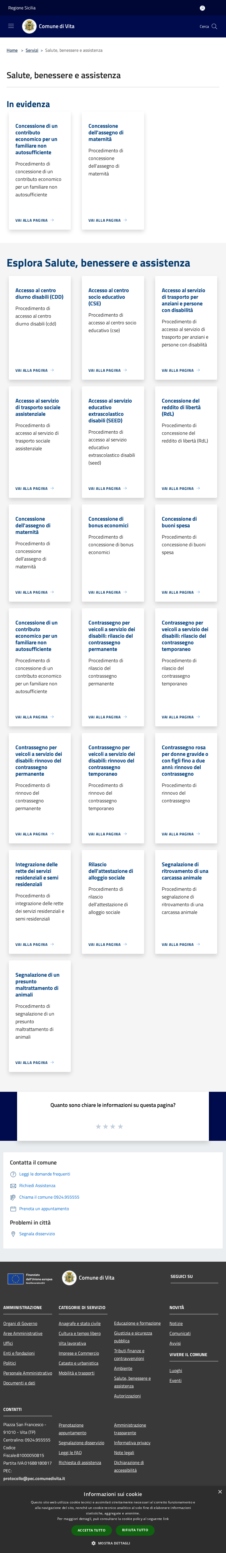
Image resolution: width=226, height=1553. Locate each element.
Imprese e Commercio (79, 1353)
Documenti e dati (19, 1383)
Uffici (8, 1343)
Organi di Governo (20, 1323)
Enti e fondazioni (19, 1353)
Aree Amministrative (22, 1333)
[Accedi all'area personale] (202, 8)
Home (12, 50)
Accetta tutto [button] (92, 1530)
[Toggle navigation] (11, 26)
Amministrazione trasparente (130, 1429)
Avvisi (175, 1343)
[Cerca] (214, 26)
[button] (113, 1543)
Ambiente (123, 1368)
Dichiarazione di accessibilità (129, 1466)
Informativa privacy (132, 1442)
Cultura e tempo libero (80, 1333)
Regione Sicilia (22, 7)
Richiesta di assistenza (80, 1462)
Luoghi (176, 1370)
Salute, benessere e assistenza (132, 1382)
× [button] (220, 1492)
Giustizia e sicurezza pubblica (133, 1337)
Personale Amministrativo (27, 1373)
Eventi (176, 1380)
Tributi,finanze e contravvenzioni (129, 1354)
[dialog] (113, 1519)
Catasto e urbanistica (78, 1363)
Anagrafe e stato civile (80, 1323)
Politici (9, 1363)
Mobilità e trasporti (77, 1373)
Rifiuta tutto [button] (135, 1530)
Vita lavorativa (72, 1343)
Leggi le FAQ (70, 1452)
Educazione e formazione (137, 1323)
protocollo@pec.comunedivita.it (34, 1478)
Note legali (124, 1452)
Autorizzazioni (127, 1395)
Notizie (176, 1323)
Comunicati (180, 1333)
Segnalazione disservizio (81, 1442)
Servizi (32, 50)
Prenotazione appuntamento (72, 1429)
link (166, 1518)
